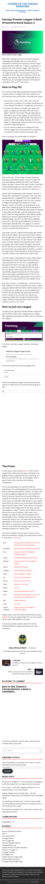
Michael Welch (20, 27)
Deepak (5, 617)
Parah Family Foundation (23, 570)
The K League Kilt (8, 841)
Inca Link (17, 604)
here (38, 189)
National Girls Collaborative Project (27, 548)
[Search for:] (22, 750)
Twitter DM (16, 538)
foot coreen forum (8, 836)
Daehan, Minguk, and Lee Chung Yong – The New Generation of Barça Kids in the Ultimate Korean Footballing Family (22, 795)
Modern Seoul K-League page (12, 857)
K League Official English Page (12, 861)
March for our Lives (21, 584)
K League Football (8, 852)
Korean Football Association (11, 831)
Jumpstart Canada (21, 567)
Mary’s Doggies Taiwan (22, 574)
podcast (25, 471)
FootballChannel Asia (9, 845)
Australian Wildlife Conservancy (25, 558)
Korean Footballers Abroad (11, 843)
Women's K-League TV (10, 850)
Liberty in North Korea (22, 577)
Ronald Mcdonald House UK (24, 591)
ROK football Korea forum (11, 859)
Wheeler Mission (20, 600)
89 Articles (32, 648)
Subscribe (7, 771)
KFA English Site (7, 854)
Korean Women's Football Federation (15, 848)
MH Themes (35, 882)
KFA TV (4, 834)
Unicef (16, 588)
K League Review (8, 838)
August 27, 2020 (9, 27)
